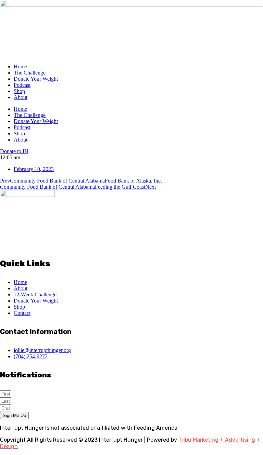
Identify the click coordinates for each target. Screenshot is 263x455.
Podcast (22, 85)
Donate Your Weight (36, 79)
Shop (19, 91)
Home (20, 66)
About (20, 97)
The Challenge (30, 73)
